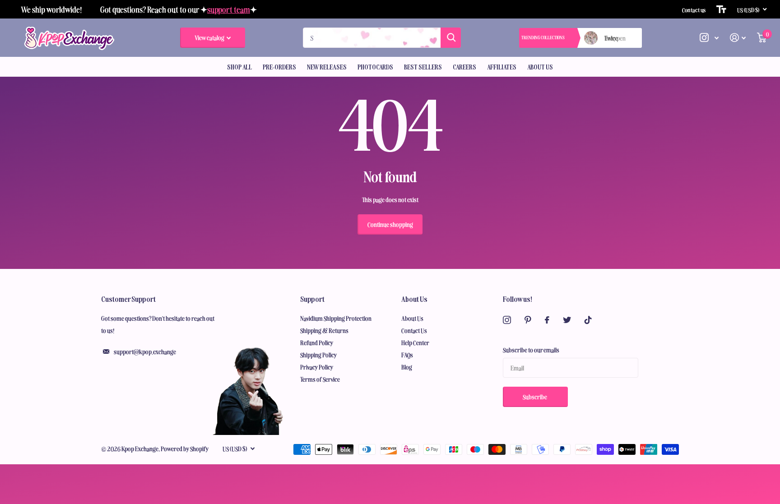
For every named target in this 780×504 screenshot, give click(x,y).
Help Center (415, 342)
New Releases (327, 66)
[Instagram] (507, 320)
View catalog (210, 37)
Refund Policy (317, 342)
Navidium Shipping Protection (335, 318)
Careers (464, 66)
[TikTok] (588, 320)
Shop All (239, 66)
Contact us (694, 9)
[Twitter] (567, 320)
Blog (406, 366)
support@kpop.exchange (145, 351)
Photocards (375, 66)
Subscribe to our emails (531, 349)
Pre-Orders (279, 66)
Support (312, 299)
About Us (540, 66)
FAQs (407, 354)
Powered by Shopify (185, 448)
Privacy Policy (317, 366)
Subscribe (535, 396)
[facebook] (547, 320)
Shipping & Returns (324, 330)
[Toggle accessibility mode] (721, 9)
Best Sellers (423, 66)
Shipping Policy (318, 354)
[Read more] (709, 38)
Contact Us (414, 330)
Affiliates (501, 66)
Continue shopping (390, 224)
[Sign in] (738, 38)
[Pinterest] (528, 320)
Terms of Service (320, 379)
